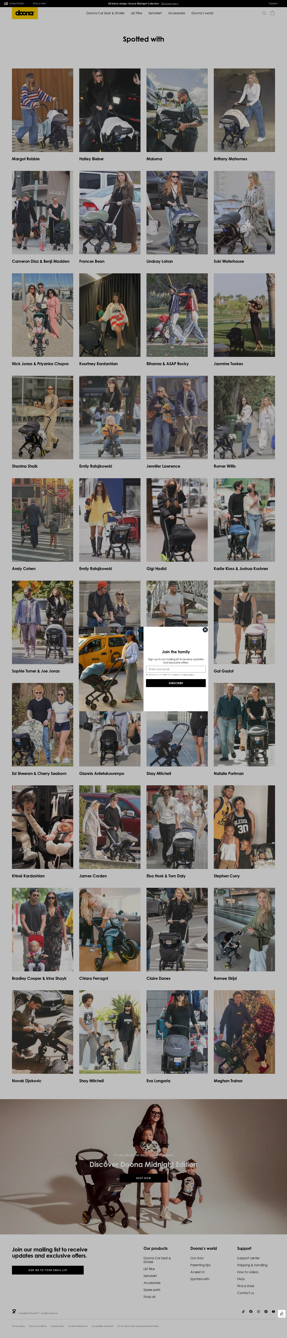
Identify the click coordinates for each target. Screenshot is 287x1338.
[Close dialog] (205, 629)
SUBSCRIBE (176, 683)
